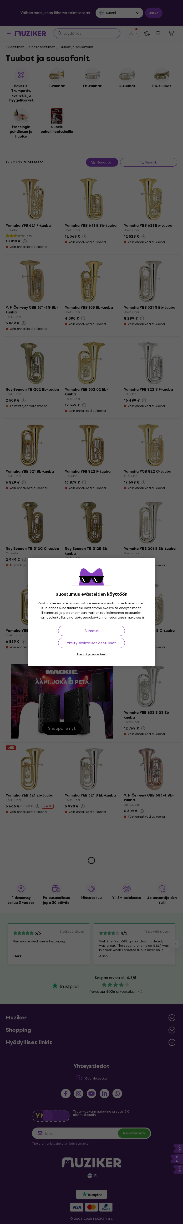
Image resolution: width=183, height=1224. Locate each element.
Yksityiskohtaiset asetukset (91, 643)
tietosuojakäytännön (91, 617)
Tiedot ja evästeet (91, 654)
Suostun (92, 631)
